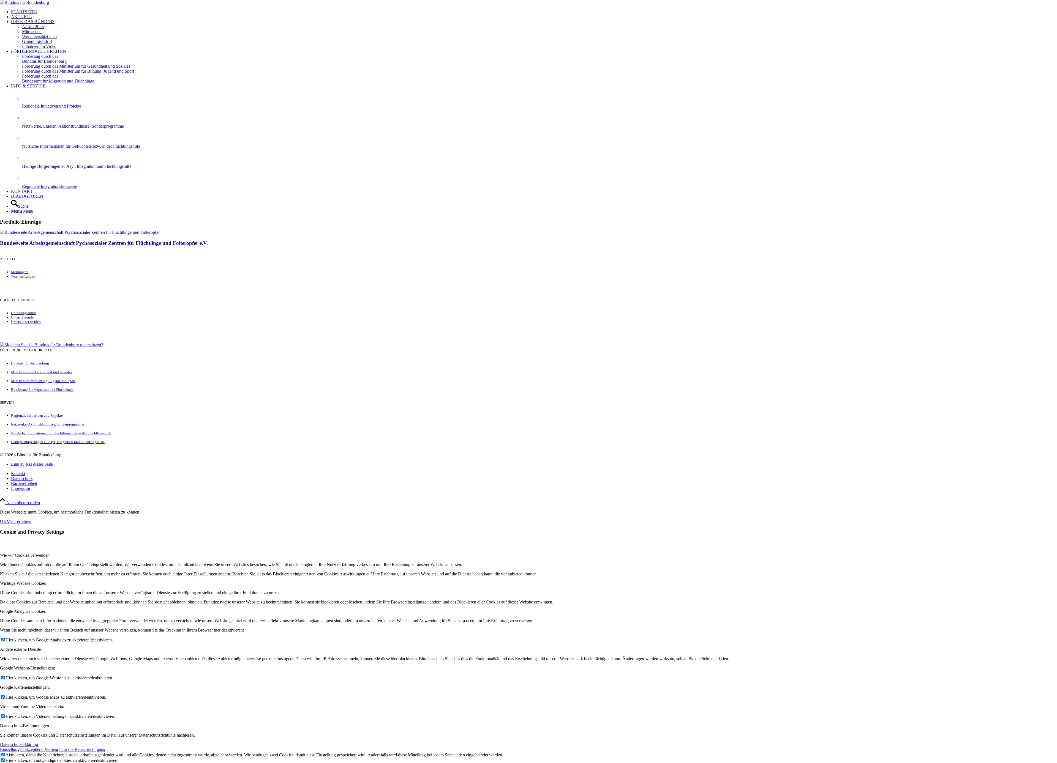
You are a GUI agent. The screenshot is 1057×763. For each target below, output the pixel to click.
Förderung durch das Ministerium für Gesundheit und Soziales (76, 66)
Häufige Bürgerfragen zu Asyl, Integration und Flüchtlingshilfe (76, 166)
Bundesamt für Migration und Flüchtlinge (42, 390)
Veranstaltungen (23, 276)
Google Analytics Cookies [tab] (23, 611)
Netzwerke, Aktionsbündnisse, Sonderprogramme (47, 424)
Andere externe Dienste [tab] (20, 649)
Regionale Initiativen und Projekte (51, 106)
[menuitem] (534, 11)
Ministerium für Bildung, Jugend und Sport (43, 381)
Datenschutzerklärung (19, 744)
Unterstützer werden (26, 322)
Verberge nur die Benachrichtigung (75, 749)
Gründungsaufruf (23, 313)
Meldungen (19, 272)
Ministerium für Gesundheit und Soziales (41, 372)
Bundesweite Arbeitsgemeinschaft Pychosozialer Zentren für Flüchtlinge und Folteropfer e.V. (104, 243)
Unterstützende (22, 317)
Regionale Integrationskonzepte (49, 186)
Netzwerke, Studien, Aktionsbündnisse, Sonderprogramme (73, 126)
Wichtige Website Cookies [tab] (23, 583)
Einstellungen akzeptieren (22, 749)
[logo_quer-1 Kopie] (24, 2)
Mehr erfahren (19, 521)
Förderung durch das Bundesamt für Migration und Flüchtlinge (58, 78)
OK (3, 521)
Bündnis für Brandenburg (30, 363)
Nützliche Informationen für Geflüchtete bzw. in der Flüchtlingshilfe (81, 146)
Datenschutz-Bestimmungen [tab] (24, 725)
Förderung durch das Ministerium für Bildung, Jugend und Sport (78, 71)
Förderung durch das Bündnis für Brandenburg (44, 59)
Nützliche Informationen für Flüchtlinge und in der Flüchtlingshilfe (61, 433)
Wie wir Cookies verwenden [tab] (25, 555)
